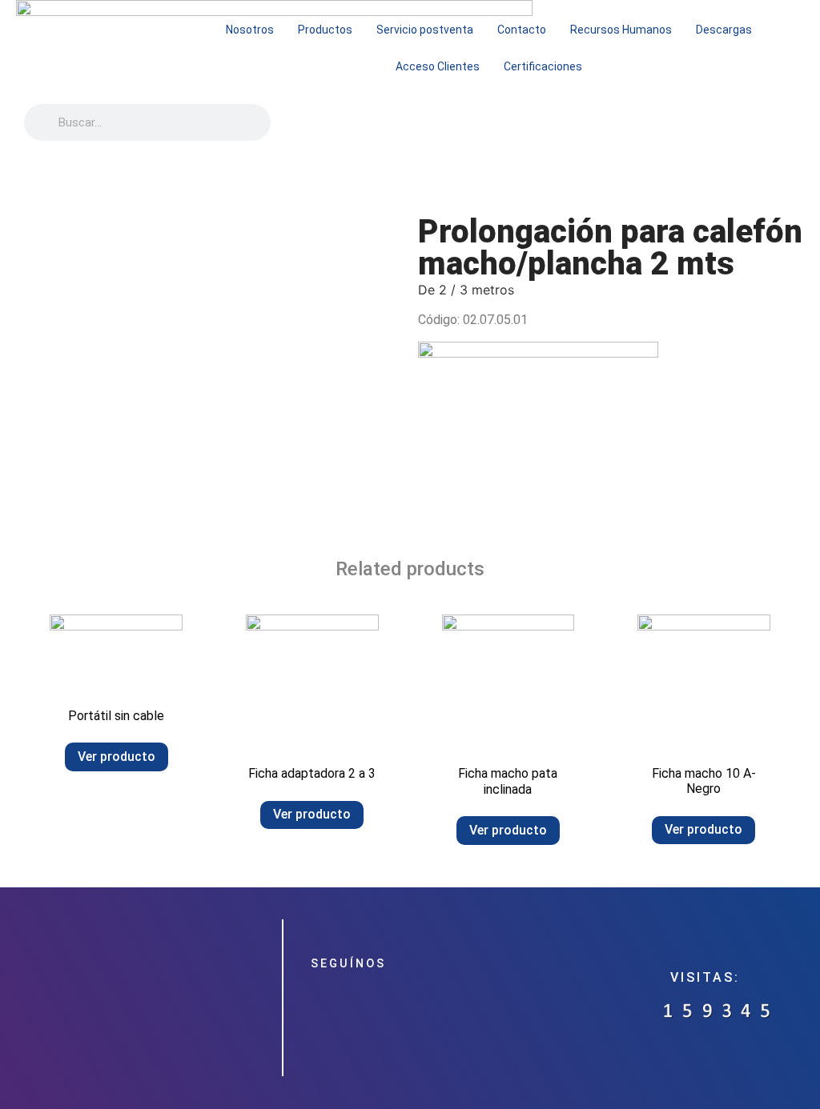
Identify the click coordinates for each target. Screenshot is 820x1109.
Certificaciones (543, 66)
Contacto (521, 29)
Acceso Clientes (438, 66)
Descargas (724, 29)
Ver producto (116, 756)
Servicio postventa (424, 29)
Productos (325, 29)
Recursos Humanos (621, 29)
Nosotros (250, 29)
